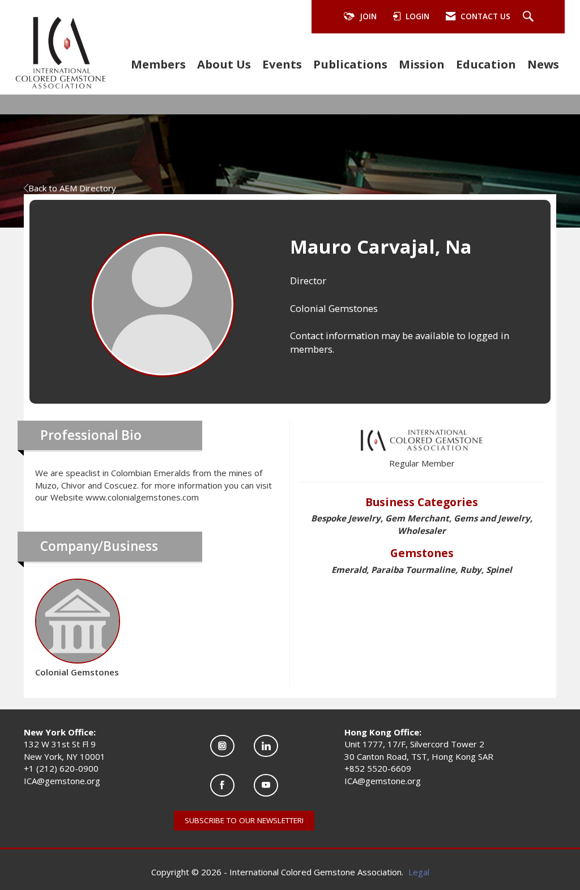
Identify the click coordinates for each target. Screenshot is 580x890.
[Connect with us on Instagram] (222, 746)
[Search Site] (529, 17)
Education (486, 64)
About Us (224, 64)
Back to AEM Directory (72, 188)
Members (158, 64)
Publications (350, 64)
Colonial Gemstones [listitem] (77, 672)
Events (282, 64)
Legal (418, 872)
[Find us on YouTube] (266, 785)
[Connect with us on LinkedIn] (266, 746)
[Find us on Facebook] (222, 785)
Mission (422, 64)
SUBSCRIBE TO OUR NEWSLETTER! (244, 820)
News (543, 64)
